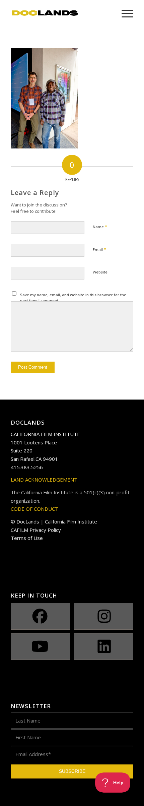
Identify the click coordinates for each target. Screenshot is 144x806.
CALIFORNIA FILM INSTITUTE (45, 434)
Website (100, 271)
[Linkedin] (104, 646)
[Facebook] (39, 616)
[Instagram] (104, 616)
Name (100, 227)
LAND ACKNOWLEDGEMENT (44, 479)
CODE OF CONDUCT (34, 508)
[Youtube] (39, 646)
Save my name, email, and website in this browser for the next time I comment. (73, 297)
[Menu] (124, 13)
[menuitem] (124, 13)
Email (99, 249)
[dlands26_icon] (60, 13)
